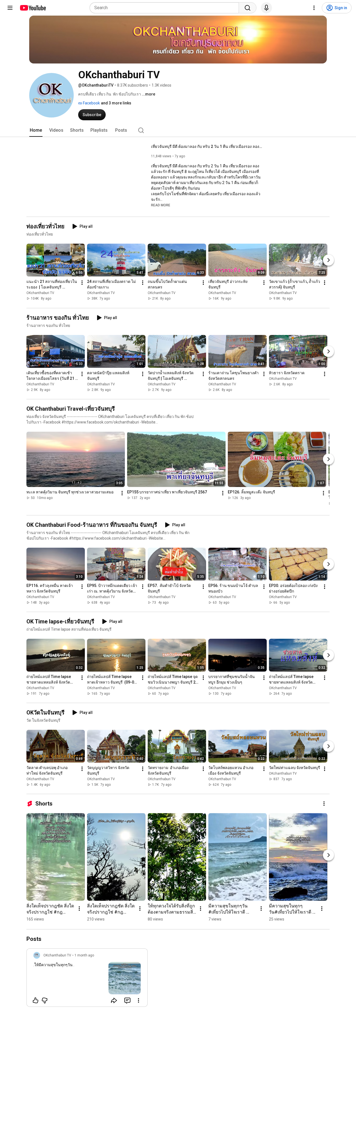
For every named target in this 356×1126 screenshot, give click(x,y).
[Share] (114, 1000)
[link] (87, 979)
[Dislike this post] (44, 1000)
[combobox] (166, 7)
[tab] (36, 130)
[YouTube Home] (33, 8)
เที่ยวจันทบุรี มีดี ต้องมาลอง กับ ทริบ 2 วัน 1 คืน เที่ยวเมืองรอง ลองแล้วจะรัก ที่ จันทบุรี (207, 146)
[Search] (247, 7)
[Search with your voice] (266, 7)
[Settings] (314, 7)
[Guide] (10, 7)
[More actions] (82, 282)
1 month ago (84, 955)
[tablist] (178, 130)
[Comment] (127, 1000)
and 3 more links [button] (116, 103)
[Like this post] (35, 1000)
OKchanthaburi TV (40, 293)
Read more (160, 205)
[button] (160, 205)
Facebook (91, 103)
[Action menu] (138, 1000)
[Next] (328, 260)
